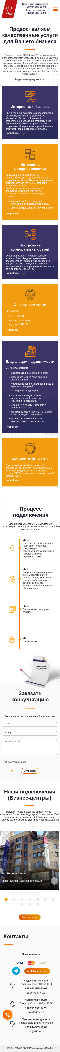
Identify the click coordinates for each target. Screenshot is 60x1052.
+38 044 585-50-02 (35, 6)
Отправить (30, 771)
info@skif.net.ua (36, 1012)
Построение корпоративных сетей (30, 247)
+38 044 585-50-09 (35, 13)
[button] (6, 899)
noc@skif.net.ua (36, 1031)
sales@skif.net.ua (36, 992)
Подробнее (12, 133)
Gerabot (49, 1048)
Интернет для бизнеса (30, 107)
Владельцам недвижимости (30, 362)
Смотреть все (30, 917)
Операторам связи (30, 305)
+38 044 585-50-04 (36, 1007)
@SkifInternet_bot (37, 971)
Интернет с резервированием (30, 167)
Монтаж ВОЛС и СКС (30, 459)
